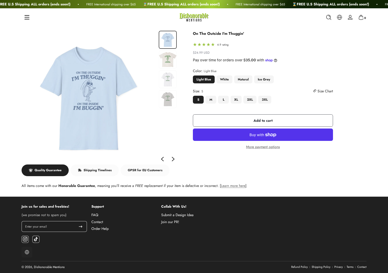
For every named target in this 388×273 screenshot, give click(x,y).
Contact (97, 221)
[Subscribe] (80, 226)
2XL (250, 99)
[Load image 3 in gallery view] (168, 79)
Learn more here (233, 185)
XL (236, 99)
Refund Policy (299, 267)
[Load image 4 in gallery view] (168, 99)
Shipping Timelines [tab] (98, 170)
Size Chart (324, 91)
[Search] (328, 17)
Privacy (338, 267)
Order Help (100, 228)
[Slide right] (173, 159)
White (224, 79)
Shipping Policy (321, 267)
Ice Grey (264, 79)
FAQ (94, 215)
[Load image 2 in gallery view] (168, 60)
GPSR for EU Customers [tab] (145, 170)
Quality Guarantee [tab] (48, 170)
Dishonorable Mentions (49, 267)
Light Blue (203, 79)
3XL (265, 99)
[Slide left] (162, 159)
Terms (350, 267)
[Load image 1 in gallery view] (168, 40)
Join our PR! (170, 221)
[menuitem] (124, 215)
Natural (243, 79)
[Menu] (27, 17)
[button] (328, 17)
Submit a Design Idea (177, 215)
